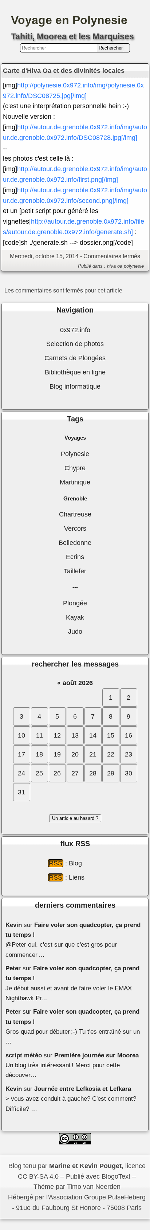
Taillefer (75, 571)
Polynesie (75, 453)
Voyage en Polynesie (69, 20)
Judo (75, 631)
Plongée (75, 603)
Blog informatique (75, 386)
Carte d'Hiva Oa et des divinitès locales (64, 70)
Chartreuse (75, 514)
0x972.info (75, 330)
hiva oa (114, 266)
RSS (55, 863)
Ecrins (75, 557)
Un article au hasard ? (75, 818)
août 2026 (78, 683)
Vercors (75, 528)
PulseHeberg (127, 1197)
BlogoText (116, 1176)
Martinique (75, 482)
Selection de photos (75, 343)
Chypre (75, 468)
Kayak (75, 617)
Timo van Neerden (94, 1186)
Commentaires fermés (111, 256)
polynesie (134, 266)
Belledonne (75, 542)
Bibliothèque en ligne (75, 372)
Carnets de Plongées (75, 358)
